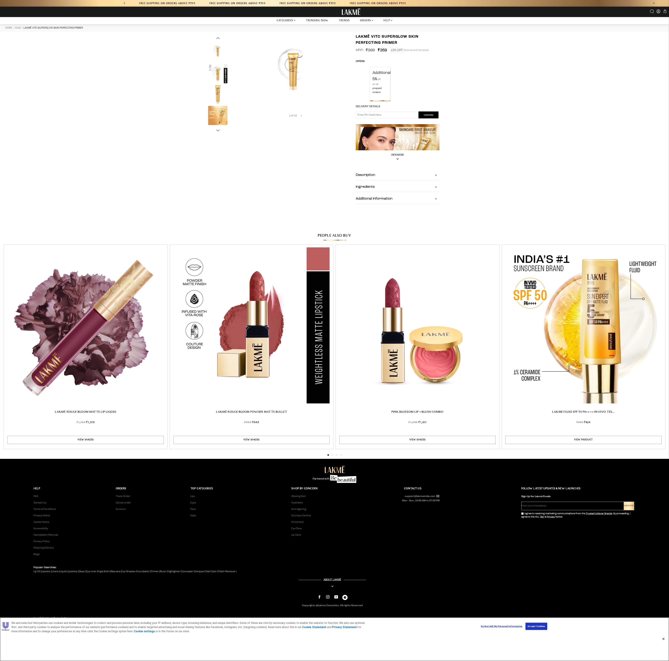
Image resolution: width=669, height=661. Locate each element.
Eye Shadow (128, 571)
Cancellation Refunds (45, 535)
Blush (163, 571)
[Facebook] (319, 597)
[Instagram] (328, 597)
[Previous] (284, 115)
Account (121, 509)
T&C (542, 517)
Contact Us (39, 502)
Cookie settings (144, 631)
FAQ (35, 496)
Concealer (187, 571)
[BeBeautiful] (345, 598)
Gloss (81, 571)
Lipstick (46, 571)
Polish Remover (227, 571)
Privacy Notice (41, 515)
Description (365, 175)
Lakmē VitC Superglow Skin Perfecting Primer (53, 28)
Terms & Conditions (44, 509)
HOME (9, 28)
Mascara (115, 571)
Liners (55, 571)
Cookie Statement (314, 627)
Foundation (143, 571)
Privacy (551, 517)
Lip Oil (37, 571)
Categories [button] (285, 20)
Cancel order (123, 502)
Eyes (193, 502)
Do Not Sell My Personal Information (501, 626)
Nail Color (211, 571)
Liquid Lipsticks (69, 571)
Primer (155, 571)
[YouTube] (336, 597)
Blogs (36, 554)
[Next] (301, 115)
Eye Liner (91, 571)
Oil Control (297, 522)
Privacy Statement (344, 627)
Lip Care (296, 535)
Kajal (101, 571)
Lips (192, 496)
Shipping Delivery (43, 548)
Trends (344, 20)
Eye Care (296, 528)
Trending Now (317, 20)
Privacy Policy (41, 541)
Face (18, 28)
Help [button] (386, 20)
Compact (199, 571)
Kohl (107, 571)
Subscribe (629, 506)
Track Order (123, 496)
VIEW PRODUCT (583, 440)
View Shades (86, 440)
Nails (193, 515)
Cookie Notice (41, 522)
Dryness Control (301, 515)
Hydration (297, 502)
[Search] (652, 12)
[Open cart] (665, 11)
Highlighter (174, 571)
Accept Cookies (536, 626)
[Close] (663, 639)
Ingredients (365, 187)
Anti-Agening (298, 509)
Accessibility (40, 528)
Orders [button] (365, 20)
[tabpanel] (380, 84)
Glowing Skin (298, 496)
